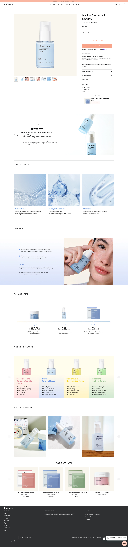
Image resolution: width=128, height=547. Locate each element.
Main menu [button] (7, 511)
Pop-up (6, 525)
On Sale (6, 518)
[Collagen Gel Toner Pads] (102, 479)
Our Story (6, 520)
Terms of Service (102, 537)
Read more (85, 66)
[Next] (118, 479)
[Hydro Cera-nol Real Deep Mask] (51, 479)
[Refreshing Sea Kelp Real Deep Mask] (77, 479)
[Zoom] (45, 45)
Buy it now (97, 45)
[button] (54, 4)
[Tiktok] (11, 541)
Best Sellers (7, 515)
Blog (5, 523)
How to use (85, 79)
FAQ (5, 530)
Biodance (76, 537)
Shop (5, 513)
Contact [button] (88, 511)
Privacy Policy (92, 537)
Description (86, 54)
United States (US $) (26, 537)
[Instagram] (14, 541)
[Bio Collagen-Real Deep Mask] (26, 479)
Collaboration (7, 528)
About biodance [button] (50, 511)
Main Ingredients (87, 71)
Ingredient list (87, 75)
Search (85, 537)
